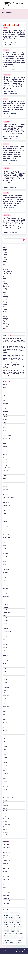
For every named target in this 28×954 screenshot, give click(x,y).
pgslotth (5, 575)
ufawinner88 (6, 687)
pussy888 (5, 262)
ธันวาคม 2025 (6, 866)
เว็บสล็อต (5, 821)
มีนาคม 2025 (6, 890)
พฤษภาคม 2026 (6, 852)
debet (4, 443)
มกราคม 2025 (6, 895)
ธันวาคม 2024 (6, 898)
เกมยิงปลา (5, 800)
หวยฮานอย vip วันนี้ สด (8, 797)
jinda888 (5, 478)
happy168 (6, 50)
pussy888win (6, 596)
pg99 (4, 542)
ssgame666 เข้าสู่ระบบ (8, 650)
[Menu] (3, 8)
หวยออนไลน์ (5, 330)
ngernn (4, 518)
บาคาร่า (4, 264)
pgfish (4, 548)
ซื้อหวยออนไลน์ (6, 328)
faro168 (5, 446)
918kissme (5, 403)
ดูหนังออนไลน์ (6, 285)
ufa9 (4, 674)
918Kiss (5, 398)
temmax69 (5, 660)
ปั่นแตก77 (5, 725)
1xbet (4, 392)
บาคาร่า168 (5, 306)
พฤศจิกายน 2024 (7, 900)
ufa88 (4, 668)
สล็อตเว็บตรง (6, 254)
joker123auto (11, 917)
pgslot (4, 261)
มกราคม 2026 (6, 863)
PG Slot (5, 532)
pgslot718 (5, 561)
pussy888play (6, 593)
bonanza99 (6, 430)
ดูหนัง (4, 314)
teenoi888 (5, 658)
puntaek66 (5, 585)
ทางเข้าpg (5, 709)
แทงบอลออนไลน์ (6, 832)
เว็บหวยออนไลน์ (6, 824)
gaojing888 (5, 457)
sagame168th (6, 297)
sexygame (5, 628)
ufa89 (4, 671)
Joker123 (5, 481)
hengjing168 (6, 465)
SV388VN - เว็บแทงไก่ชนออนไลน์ (12, 4)
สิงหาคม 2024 (6, 903)
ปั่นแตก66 (5, 323)
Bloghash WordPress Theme (18, 951)
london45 (5, 500)
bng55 (4, 427)
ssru (4, 652)
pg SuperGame (6, 537)
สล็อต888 (5, 257)
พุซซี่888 (5, 730)
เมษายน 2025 (6, 887)
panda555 (5, 526)
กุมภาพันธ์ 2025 (6, 892)
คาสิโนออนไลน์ (6, 695)
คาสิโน (4, 693)
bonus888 (5, 433)
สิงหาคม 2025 (6, 876)
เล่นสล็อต (5, 808)
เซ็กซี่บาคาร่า (6, 802)
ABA (4, 406)
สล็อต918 (5, 762)
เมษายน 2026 (6, 855)
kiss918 (4, 278)
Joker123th (5, 483)
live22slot (5, 494)
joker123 (5, 245)
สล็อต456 (5, 746)
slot (4, 281)
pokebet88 (5, 577)
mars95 (5, 516)
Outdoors (5, 521)
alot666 (5, 414)
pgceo (4, 545)
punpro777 (5, 326)
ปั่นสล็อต (5, 719)
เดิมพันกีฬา (5, 805)
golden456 (5, 459)
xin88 (4, 690)
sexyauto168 (6, 623)
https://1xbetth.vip (7, 271)
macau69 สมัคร (19, 917)
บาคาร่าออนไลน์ (6, 325)
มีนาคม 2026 (6, 858)
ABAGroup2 (5, 408)
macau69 (5, 513)
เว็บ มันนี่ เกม (5, 810)
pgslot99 (5, 567)
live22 (4, 313)
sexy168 (5, 617)
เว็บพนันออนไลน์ (6, 819)
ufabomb (5, 679)
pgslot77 (5, 321)
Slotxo (4, 642)
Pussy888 (5, 591)
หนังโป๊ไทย (5, 269)
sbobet (4, 615)
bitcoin (4, 422)
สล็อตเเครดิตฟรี (6, 784)
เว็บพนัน (4, 816)
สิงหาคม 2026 (6, 844)
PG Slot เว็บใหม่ (6, 534)
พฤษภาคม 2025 (6, 884)
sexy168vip (5, 620)
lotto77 (4, 508)
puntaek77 (5, 588)
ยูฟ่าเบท (4, 733)
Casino (4, 441)
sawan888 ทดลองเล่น (8, 609)
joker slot (5, 288)
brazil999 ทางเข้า (7, 435)
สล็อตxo (5, 770)
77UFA (4, 395)
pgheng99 (5, 309)
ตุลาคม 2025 (6, 871)
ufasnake (5, 685)
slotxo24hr (5, 644)
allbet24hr (5, 411)
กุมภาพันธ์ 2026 (6, 860)
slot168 (4, 639)
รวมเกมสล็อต (6, 735)
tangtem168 (6, 655)
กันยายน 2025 (6, 874)
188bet (4, 387)
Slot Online (5, 636)
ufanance (5, 682)
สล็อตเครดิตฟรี (7, 74)
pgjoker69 (5, 553)
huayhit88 (5, 470)
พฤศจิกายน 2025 (7, 868)
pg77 (4, 540)
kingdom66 (5, 489)
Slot (4, 634)
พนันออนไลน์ (5, 727)
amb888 (5, 416)
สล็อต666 (5, 754)
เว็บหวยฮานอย (6, 827)
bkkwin (4, 424)
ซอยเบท (4, 701)
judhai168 (5, 486)
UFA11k (4, 663)
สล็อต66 (5, 252)
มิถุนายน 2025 (6, 882)
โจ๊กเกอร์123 (5, 290)
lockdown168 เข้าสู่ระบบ (8, 497)
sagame (5, 601)
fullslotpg (5, 311)
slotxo (4, 266)
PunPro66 (5, 580)
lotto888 (5, 510)
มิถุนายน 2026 (6, 850)
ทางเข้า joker (6, 286)
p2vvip (4, 524)
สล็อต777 (5, 757)
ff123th (4, 449)
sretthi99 (5, 647)
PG (3, 529)
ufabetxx (5, 676)
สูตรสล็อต (5, 789)
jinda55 (6, 192)
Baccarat (5, 419)
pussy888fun (18, 922)
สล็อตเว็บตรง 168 (6, 781)
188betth (5, 390)
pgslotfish (5, 572)
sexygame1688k (7, 631)
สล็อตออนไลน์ (6, 773)
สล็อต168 (6, 144)
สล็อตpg (5, 768)
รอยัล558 (5, 738)
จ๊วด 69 (4, 698)
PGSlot (4, 559)
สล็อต (4, 741)
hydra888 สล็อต (6, 473)
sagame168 (5, 604)
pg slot (4, 276)
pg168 (4, 247)
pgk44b (5, 556)
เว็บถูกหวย (5, 813)
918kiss (4, 292)
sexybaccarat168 (7, 626)
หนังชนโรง (5, 296)
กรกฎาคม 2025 (6, 879)
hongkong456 (6, 467)
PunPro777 (6, 168)
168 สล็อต (5, 384)
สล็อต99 (5, 765)
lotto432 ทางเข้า (7, 502)
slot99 (4, 250)
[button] (24, 240)
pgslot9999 (6, 569)
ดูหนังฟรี (5, 301)
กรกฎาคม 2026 (6, 847)
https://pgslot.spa (7, 273)
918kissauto (6, 400)
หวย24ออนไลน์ (6, 794)
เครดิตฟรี (12, 940)
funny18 (5, 454)
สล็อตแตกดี (5, 786)
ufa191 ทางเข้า (6, 666)
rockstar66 (5, 599)
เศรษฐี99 (5, 829)
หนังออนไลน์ (5, 318)
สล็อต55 (5, 27)
